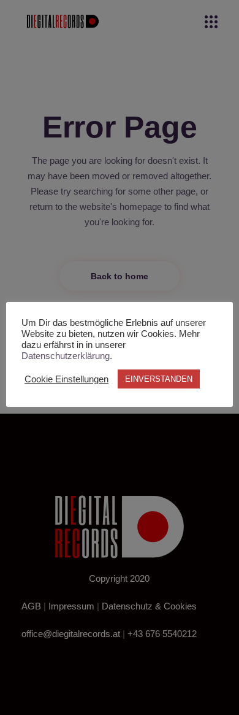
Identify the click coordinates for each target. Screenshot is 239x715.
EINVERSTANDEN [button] (158, 379)
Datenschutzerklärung (65, 356)
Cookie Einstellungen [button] (66, 379)
